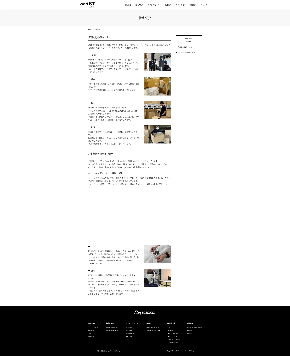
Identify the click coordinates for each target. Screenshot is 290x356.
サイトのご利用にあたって (103, 351)
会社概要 (128, 5)
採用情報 (193, 5)
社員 (168, 327)
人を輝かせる (130, 333)
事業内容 (91, 336)
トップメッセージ (93, 327)
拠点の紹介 (139, 5)
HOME (90, 30)
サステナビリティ (154, 5)
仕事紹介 (168, 5)
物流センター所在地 (112, 330)
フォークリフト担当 (173, 339)
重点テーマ (129, 327)
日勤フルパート (172, 336)
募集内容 (189, 330)
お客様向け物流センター (186, 53)
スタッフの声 (181, 5)
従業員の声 (171, 323)
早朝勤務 (170, 330)
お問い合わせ (118, 351)
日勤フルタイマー (172, 333)
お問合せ (189, 333)
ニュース (204, 5)
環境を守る (129, 330)
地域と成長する (130, 336)
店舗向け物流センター (186, 47)
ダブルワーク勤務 (172, 342)
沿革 (89, 333)
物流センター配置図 (112, 327)
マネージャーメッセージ (194, 327)
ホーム (90, 351)
